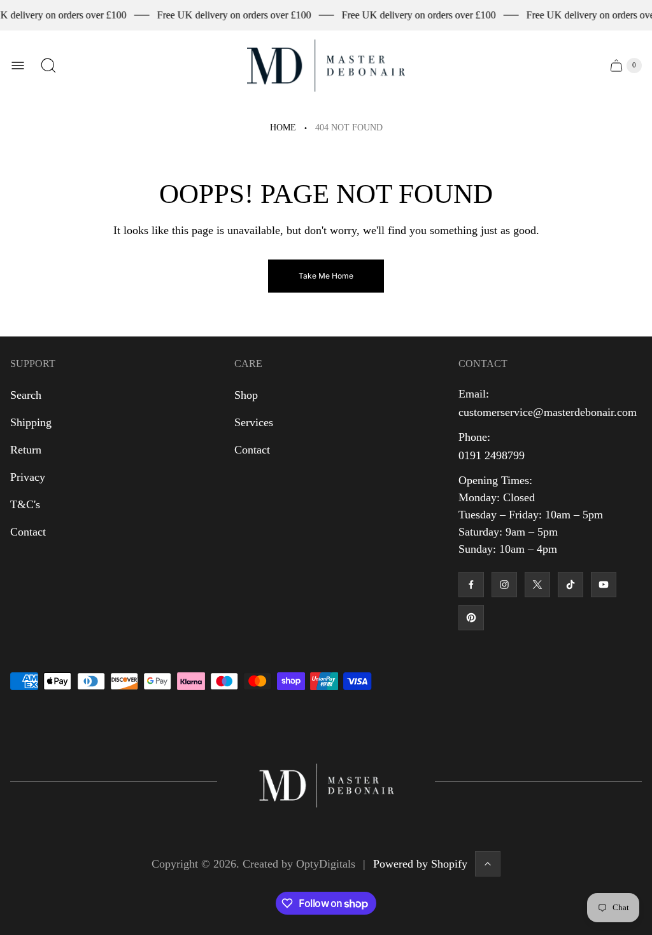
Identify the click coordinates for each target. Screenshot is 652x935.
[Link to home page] (326, 781)
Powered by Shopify (420, 863)
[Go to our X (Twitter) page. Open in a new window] (537, 584)
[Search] (48, 66)
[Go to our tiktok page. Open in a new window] (570, 584)
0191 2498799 (491, 455)
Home (283, 127)
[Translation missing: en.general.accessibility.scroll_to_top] (487, 863)
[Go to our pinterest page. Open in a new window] (471, 617)
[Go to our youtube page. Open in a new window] (603, 584)
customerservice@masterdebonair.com (547, 412)
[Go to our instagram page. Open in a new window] (504, 584)
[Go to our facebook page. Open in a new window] (471, 584)
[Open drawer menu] (18, 66)
